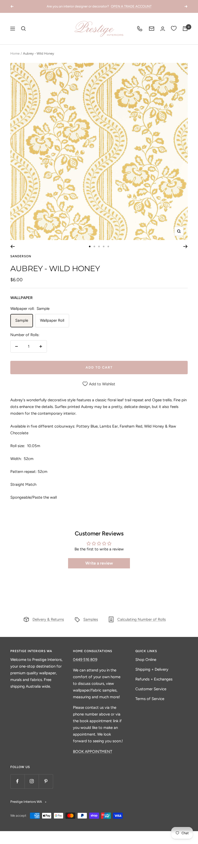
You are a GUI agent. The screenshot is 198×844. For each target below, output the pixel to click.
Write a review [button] (99, 563)
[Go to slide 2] (94, 246)
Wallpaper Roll (52, 320)
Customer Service (150, 689)
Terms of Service (149, 698)
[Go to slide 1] (89, 246)
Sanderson (20, 256)
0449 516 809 (85, 659)
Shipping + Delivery (151, 669)
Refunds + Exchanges (153, 679)
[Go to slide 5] (108, 246)
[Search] (23, 28)
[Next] (185, 246)
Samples (90, 619)
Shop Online (145, 659)
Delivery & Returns (48, 619)
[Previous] (12, 246)
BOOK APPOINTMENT (92, 751)
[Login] (162, 29)
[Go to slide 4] (103, 246)
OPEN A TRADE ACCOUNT (131, 6)
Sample (21, 320)
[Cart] (185, 28)
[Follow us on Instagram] (31, 781)
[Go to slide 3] (99, 246)
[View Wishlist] (173, 28)
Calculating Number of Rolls (141, 619)
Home (15, 53)
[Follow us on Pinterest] (46, 781)
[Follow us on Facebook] (17, 781)
